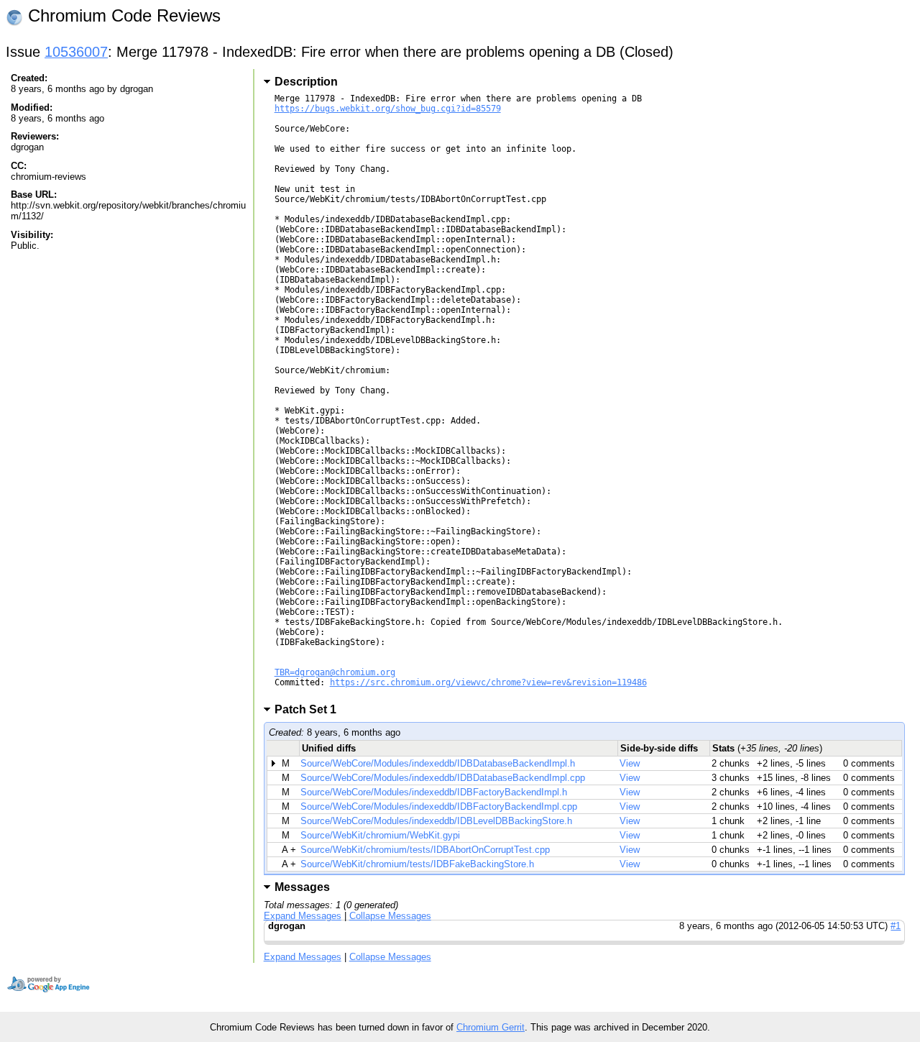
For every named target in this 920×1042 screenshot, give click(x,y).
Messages (302, 887)
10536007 (76, 52)
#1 (896, 925)
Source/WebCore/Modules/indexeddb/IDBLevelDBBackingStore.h (436, 820)
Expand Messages (302, 915)
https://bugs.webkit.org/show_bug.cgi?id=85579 (388, 109)
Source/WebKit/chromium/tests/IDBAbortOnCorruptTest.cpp (425, 849)
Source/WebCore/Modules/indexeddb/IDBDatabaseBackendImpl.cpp (442, 777)
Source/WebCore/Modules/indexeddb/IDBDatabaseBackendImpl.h (437, 763)
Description (306, 82)
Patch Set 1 (310, 709)
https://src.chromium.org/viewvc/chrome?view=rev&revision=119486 (488, 682)
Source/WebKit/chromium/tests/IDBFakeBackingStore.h (417, 864)
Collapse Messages (390, 915)
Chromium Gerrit (490, 1027)
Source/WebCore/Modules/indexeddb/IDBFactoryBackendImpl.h (433, 792)
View (630, 763)
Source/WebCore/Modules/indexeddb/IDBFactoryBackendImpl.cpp (438, 806)
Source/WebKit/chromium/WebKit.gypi (380, 835)
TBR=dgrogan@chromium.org (335, 672)
